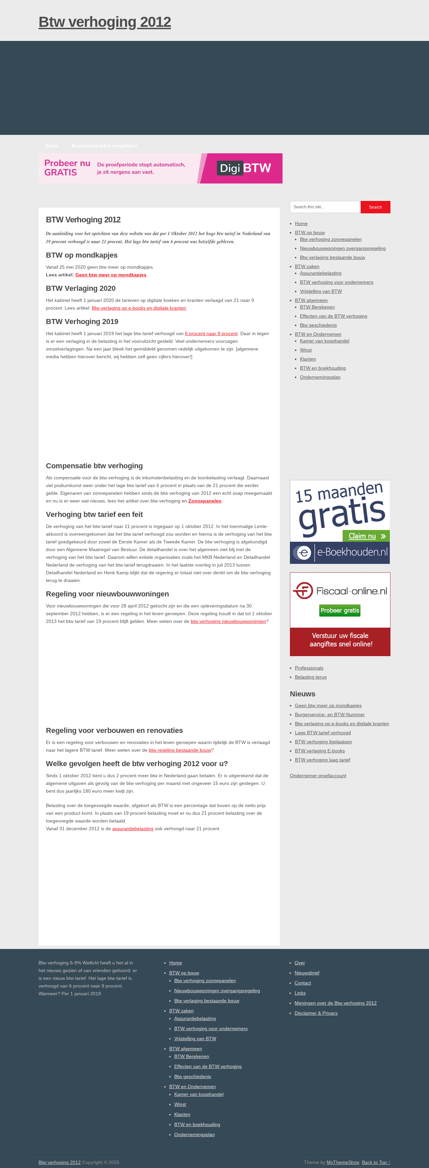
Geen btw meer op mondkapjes (110, 274)
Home (51, 145)
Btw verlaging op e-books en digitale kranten (139, 308)
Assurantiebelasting (321, 273)
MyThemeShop (343, 1162)
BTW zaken (307, 266)
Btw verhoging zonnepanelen (331, 239)
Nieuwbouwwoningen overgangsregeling (343, 248)
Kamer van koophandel (324, 340)
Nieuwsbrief (307, 972)
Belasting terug (311, 677)
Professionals (309, 668)
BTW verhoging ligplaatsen (323, 741)
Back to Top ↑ (376, 1162)
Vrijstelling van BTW (321, 291)
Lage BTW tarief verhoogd (323, 732)
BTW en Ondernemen (318, 334)
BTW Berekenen (317, 307)
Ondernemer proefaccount (318, 775)
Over (300, 962)
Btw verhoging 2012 (105, 21)
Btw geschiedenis (318, 325)
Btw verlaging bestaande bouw (332, 257)
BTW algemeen (311, 300)
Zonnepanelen (205, 500)
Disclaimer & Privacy (316, 1013)
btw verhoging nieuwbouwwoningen (228, 621)
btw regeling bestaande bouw (180, 750)
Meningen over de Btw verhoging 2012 (336, 1003)
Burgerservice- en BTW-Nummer (330, 714)
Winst (306, 350)
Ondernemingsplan (320, 377)
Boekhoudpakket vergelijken (104, 145)
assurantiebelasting (133, 828)
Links (300, 993)
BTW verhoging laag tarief (322, 759)
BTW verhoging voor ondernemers (336, 282)
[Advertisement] (214, 88)
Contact (303, 983)
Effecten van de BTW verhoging (333, 316)
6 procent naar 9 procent (211, 333)
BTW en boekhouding (323, 368)
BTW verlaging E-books (320, 750)
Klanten (308, 359)
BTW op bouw (310, 232)
